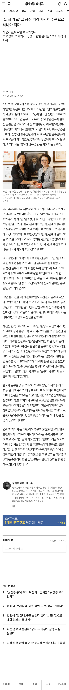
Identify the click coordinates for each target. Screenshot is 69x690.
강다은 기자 (8, 91)
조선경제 (62, 684)
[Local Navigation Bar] (3, 4)
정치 (21, 684)
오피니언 (7, 684)
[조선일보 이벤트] (34, 520)
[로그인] (65, 4)
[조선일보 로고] (34, 4)
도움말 (53, 540)
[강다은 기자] (7, 485)
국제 (35, 684)
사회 (48, 684)
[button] (3, 4)
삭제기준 (62, 540)
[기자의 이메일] (14, 507)
